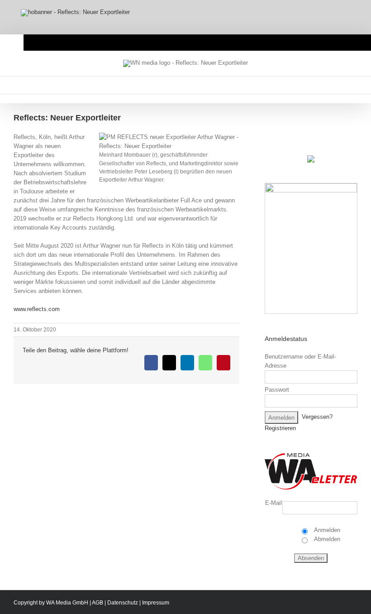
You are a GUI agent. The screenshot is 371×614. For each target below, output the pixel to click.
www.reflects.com (37, 309)
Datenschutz (122, 603)
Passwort (277, 389)
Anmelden (326, 530)
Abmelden (326, 539)
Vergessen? (317, 417)
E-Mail (273, 502)
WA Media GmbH (67, 603)
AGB (97, 603)
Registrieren (280, 428)
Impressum (155, 603)
